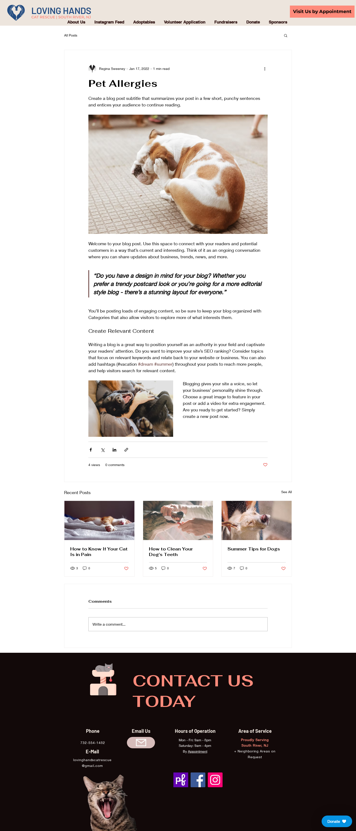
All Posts (70, 35)
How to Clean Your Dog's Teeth (171, 551)
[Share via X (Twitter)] (102, 449)
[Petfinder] (180, 779)
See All (286, 492)
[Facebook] (198, 779)
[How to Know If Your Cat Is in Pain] (99, 520)
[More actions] (265, 68)
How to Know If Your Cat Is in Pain (99, 551)
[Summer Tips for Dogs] (257, 520)
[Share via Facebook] (90, 449)
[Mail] (141, 742)
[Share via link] (126, 449)
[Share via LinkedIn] (114, 449)
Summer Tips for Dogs (253, 549)
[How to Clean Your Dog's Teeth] (178, 520)
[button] (285, 35)
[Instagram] (215, 779)
